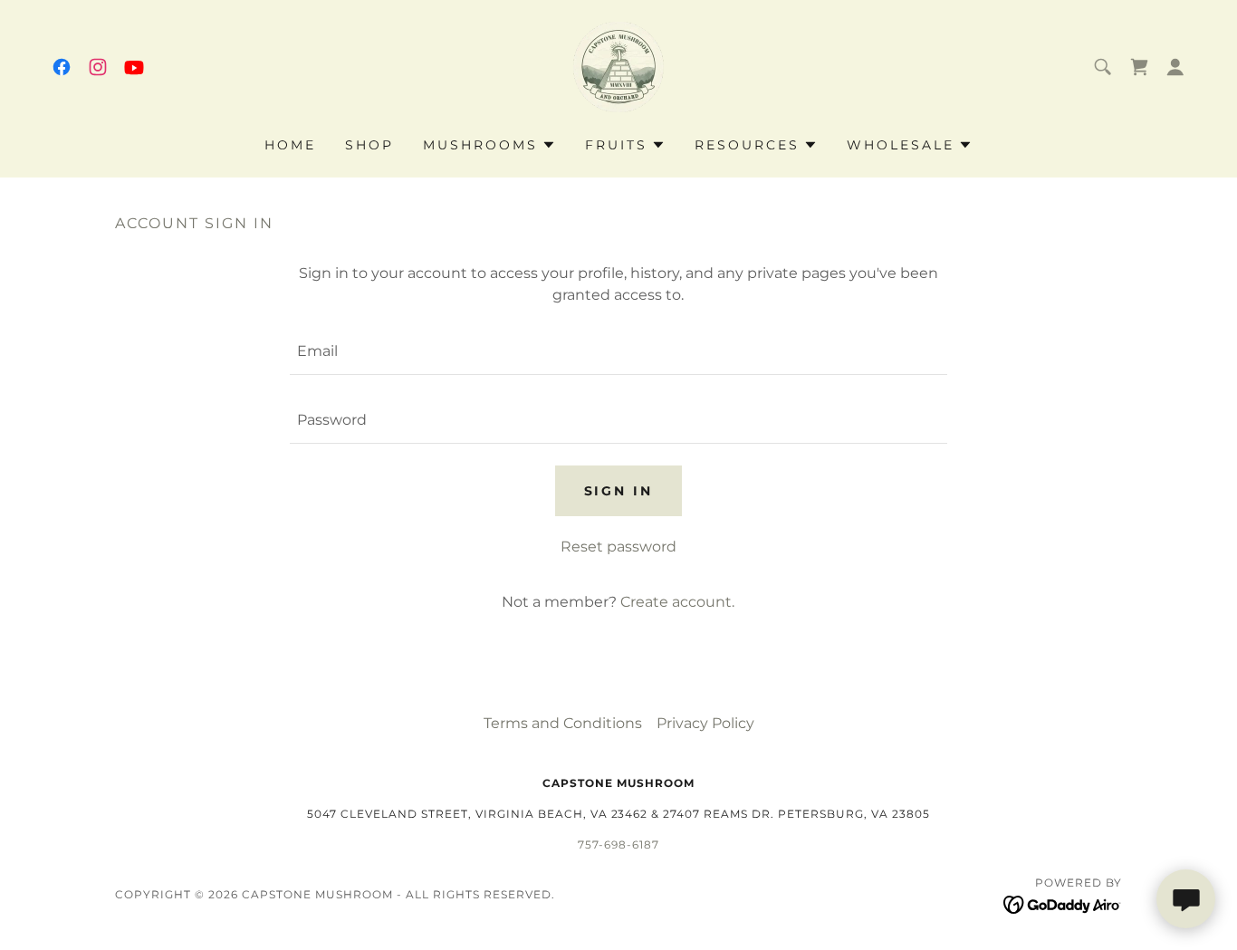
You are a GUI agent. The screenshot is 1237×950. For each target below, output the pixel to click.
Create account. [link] (677, 601)
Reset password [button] (618, 546)
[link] (61, 67)
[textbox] (618, 351)
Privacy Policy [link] (705, 723)
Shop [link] (369, 145)
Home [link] (290, 145)
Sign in (619, 491)
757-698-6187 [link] (618, 844)
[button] (1139, 67)
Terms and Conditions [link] (563, 723)
